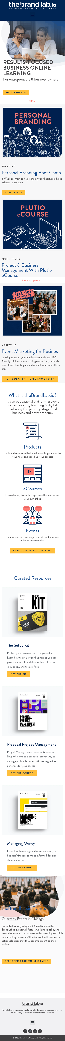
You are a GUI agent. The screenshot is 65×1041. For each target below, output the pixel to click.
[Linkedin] (35, 1031)
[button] (32, 14)
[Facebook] (25, 1031)
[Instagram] (40, 1031)
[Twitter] (30, 1031)
